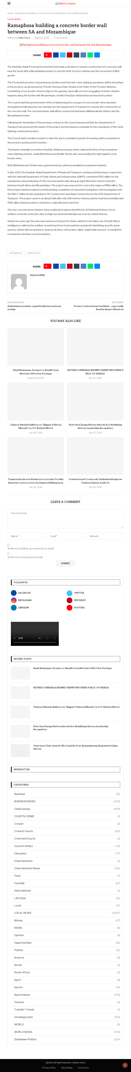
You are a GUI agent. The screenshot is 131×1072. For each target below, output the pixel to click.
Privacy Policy (49, 1067)
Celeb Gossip (67, 808)
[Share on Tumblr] (76, 55)
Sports (67, 987)
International (67, 890)
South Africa (67, 972)
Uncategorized (67, 1017)
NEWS (67, 927)
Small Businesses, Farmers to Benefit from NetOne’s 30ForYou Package (72, 668)
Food (67, 875)
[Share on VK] (83, 55)
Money (67, 920)
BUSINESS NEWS (67, 801)
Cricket (67, 823)
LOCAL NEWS (67, 912)
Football (67, 883)
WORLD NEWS (67, 1032)
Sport (67, 979)
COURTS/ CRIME (67, 816)
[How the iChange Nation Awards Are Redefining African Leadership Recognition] (95, 401)
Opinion (67, 935)
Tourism (67, 1002)
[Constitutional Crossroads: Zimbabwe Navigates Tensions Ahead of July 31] (95, 456)
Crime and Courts (67, 838)
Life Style (67, 898)
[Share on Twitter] (63, 55)
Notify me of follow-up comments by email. (31, 548)
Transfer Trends (67, 1009)
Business (67, 794)
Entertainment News (67, 868)
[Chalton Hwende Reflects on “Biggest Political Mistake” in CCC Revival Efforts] (36, 401)
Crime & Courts (67, 831)
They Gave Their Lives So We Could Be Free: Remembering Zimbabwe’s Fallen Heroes (75, 747)
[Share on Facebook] (56, 55)
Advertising (67, 1067)
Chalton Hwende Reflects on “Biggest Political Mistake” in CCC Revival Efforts (76, 707)
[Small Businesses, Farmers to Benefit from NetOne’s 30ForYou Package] (36, 347)
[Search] (121, 3)
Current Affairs (67, 846)
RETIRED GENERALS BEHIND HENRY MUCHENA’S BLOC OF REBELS (71, 687)
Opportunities (67, 942)
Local (67, 905)
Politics (67, 950)
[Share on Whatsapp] (90, 55)
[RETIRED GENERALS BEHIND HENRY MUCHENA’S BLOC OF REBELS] (95, 347)
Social (67, 965)
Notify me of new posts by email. (25, 557)
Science (67, 957)
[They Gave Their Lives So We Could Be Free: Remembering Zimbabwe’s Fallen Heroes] (20, 750)
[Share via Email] (97, 55)
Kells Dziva (24, 37)
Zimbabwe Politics (67, 1039)
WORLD (67, 1024)
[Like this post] (49, 55)
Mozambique (16, 253)
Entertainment (67, 861)
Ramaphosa (34, 253)
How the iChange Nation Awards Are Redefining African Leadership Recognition (70, 728)
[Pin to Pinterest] (69, 55)
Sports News (67, 994)
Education (67, 853)
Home (10, 13)
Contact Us (83, 1067)
